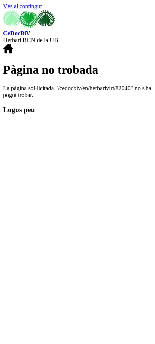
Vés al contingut (22, 6)
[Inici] (29, 26)
